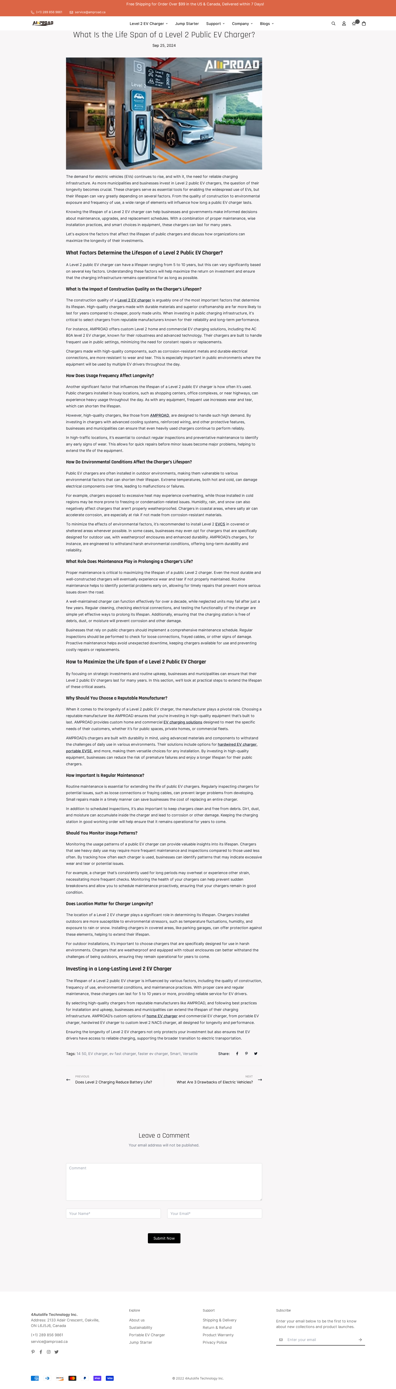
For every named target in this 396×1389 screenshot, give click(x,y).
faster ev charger (153, 1053)
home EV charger (162, 1016)
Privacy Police (215, 1342)
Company (240, 23)
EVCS (220, 524)
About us (137, 1320)
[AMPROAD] (43, 23)
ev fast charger (123, 1053)
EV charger (97, 1053)
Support (213, 23)
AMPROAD (159, 415)
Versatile (190, 1053)
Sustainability (140, 1327)
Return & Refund (217, 1327)
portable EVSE (79, 751)
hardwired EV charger (237, 744)
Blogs (265, 23)
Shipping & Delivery (220, 1320)
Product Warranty (218, 1335)
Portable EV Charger (147, 1335)
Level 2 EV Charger (147, 23)
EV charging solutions (183, 722)
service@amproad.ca (49, 1341)
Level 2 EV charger (134, 300)
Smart (175, 1053)
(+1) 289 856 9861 (47, 1335)
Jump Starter (187, 23)
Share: (224, 1053)
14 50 (81, 1053)
